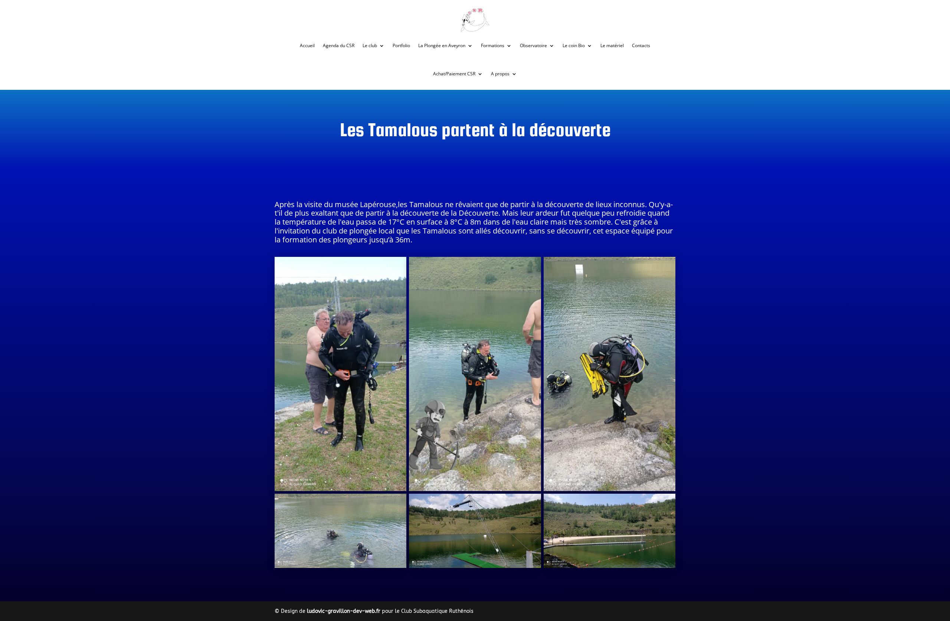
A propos (500, 74)
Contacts (641, 45)
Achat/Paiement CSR (454, 74)
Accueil (307, 45)
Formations (492, 45)
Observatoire (533, 45)
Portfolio (401, 45)
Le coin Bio (574, 45)
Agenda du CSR (338, 45)
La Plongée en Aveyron (441, 45)
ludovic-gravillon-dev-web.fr (343, 611)
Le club (370, 45)
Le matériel (612, 45)
